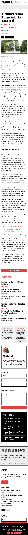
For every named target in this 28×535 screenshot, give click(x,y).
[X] (6, 37)
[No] (26, 529)
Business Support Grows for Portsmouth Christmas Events (11, 290)
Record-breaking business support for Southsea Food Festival (20, 339)
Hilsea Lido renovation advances (13, 226)
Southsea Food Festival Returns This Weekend (13, 305)
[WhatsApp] (12, 37)
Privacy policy (18, 532)
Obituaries (4, 492)
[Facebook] (2, 37)
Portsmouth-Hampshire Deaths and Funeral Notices (12, 502)
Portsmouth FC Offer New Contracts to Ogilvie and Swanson (13, 438)
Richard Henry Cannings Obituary (11, 418)
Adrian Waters (12, 27)
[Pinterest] (9, 37)
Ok (8, 532)
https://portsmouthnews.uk (8, 358)
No (12, 532)
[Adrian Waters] (2, 27)
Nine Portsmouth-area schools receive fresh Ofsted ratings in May (7, 337)
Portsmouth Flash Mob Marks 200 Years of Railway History (12, 312)
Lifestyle (4, 286)
